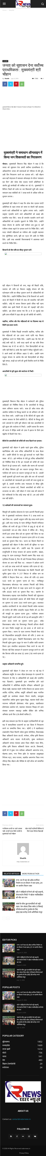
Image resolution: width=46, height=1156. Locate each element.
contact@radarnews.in (21, 1119)
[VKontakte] (35, 1136)
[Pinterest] (16, 84)
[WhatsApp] (21, 84)
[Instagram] (29, 1136)
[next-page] (7, 918)
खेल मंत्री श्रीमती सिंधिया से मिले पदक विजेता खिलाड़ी (34, 829)
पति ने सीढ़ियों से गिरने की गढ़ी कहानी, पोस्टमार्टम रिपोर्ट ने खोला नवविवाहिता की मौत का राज (29, 895)
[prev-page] (4, 918)
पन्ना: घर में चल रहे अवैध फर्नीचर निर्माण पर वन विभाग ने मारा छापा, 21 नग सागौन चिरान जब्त (29, 883)
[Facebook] (4, 84)
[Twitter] (10, 84)
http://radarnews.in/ (23, 862)
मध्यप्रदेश (11, 10)
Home (4, 10)
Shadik (7, 78)
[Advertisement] (23, 36)
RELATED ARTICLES (11, 874)
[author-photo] (23, 854)
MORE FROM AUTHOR (30, 874)
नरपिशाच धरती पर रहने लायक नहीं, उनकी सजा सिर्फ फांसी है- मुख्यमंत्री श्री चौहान (12, 831)
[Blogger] (11, 1136)
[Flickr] (23, 1136)
